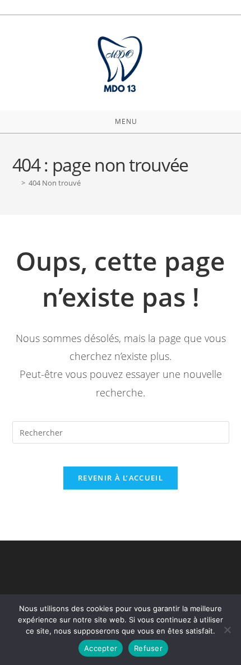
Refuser (148, 648)
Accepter (100, 648)
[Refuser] (227, 629)
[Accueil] (15, 183)
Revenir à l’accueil (120, 478)
